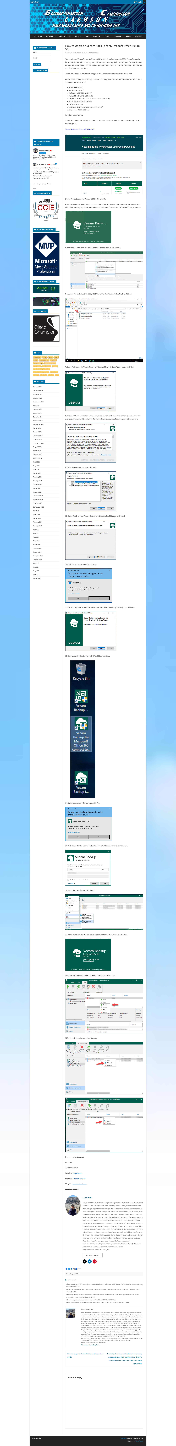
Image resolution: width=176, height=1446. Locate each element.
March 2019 (37, 544)
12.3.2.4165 (37, 357)
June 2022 (36, 462)
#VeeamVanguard (46, 176)
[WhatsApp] (141, 2)
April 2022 (36, 469)
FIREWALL (96, 36)
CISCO (77, 36)
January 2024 (37, 432)
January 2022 (37, 481)
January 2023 (37, 458)
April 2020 (36, 514)
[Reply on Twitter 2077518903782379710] (34, 184)
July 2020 (36, 511)
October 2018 (37, 559)
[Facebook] (136, 2)
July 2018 (36, 563)
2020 (36, 360)
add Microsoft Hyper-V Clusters (42, 369)
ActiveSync (37, 366)
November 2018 (38, 556)
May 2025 (36, 405)
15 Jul (53, 164)
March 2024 (37, 428)
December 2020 (38, 496)
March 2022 (37, 473)
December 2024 (38, 417)
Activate (53, 360)
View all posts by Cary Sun (90, 1345)
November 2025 (38, 394)
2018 (50, 357)
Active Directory (38, 363)
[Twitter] (135, 2)
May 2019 (36, 537)
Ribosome (124, 1438)
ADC (49, 366)
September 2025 (38, 402)
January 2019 (37, 552)
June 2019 (36, 533)
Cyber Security (65, 36)
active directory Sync (50, 363)
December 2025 (38, 390)
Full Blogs (71, 1274)
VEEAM (107, 36)
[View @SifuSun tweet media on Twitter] (47, 178)
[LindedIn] (139, 2)
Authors (138, 36)
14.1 (45, 357)
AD (44, 366)
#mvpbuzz (36, 176)
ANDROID (43, 374)
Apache (51, 374)
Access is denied (44, 360)
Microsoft (50, 36)
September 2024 (38, 424)
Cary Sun (69, 52)
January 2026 (37, 387)
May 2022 (36, 466)
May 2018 (36, 571)
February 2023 (37, 454)
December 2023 (38, 436)
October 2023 (37, 439)
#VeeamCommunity (39, 178)
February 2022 (37, 477)
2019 (56, 357)
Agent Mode (54, 372)
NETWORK (117, 36)
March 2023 (37, 450)
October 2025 (37, 398)
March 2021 (37, 488)
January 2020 (37, 526)
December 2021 (38, 484)
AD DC (55, 366)
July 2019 (36, 529)
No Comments (93, 52)
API (57, 374)
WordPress (139, 1441)
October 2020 (37, 503)
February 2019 (37, 548)
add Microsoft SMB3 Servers (41, 372)
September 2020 (38, 507)
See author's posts (92, 1255)
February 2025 (37, 409)
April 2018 (36, 574)
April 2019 (36, 541)
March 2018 (37, 578)
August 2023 (37, 447)
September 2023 (38, 443)
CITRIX (86, 36)
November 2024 (38, 421)
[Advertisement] (46, 105)
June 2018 (36, 567)
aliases (36, 374)
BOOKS (128, 36)
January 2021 (37, 492)
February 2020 (37, 522)
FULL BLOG (38, 36)
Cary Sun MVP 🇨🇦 (43, 164)
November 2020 (38, 499)
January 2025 (37, 413)
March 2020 (37, 518)
